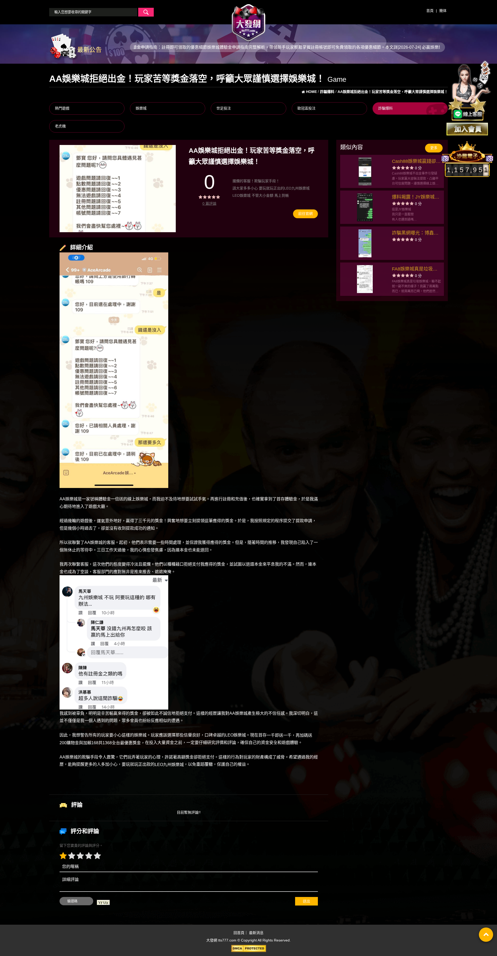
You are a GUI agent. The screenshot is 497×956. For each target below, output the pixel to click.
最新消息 (256, 933)
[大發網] (248, 20)
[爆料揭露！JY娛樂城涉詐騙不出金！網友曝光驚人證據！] (365, 207)
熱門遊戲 (62, 108)
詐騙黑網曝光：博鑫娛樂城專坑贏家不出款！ (415, 233)
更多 (433, 148)
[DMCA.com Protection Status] (248, 948)
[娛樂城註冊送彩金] (467, 129)
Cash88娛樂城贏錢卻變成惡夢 (416, 162)
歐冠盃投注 (306, 108)
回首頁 (238, 933)
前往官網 (305, 213)
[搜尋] (146, 12)
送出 (306, 901)
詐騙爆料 (385, 108)
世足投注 (223, 108)
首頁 (430, 11)
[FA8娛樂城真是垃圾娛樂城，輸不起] (365, 279)
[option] (118, 188)
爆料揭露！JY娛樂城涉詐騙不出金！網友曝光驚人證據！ (415, 197)
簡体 (443, 11)
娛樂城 (141, 108)
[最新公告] (75, 47)
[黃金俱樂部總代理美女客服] (470, 91)
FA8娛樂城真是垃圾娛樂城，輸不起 (414, 269)
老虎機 (60, 126)
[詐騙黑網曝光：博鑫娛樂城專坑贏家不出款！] (365, 243)
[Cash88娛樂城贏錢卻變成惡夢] (365, 171)
